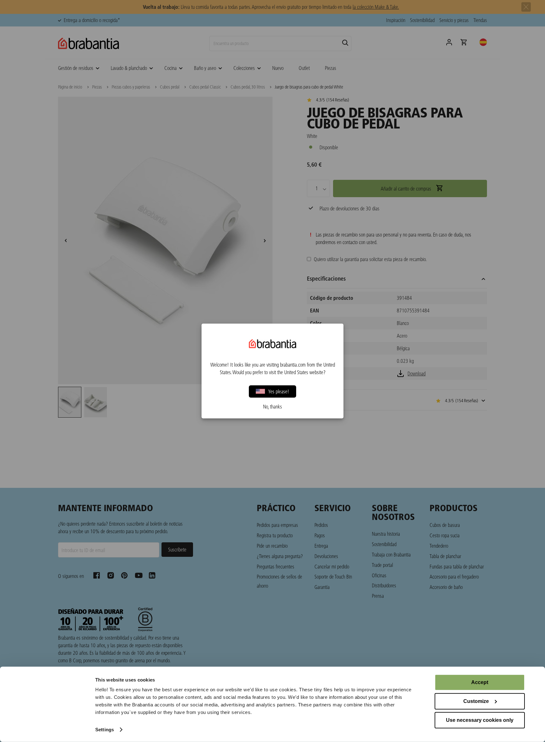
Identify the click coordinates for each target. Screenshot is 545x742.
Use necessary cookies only (479, 720)
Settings (104, 729)
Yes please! (278, 391)
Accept (479, 682)
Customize (476, 701)
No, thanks (272, 406)
